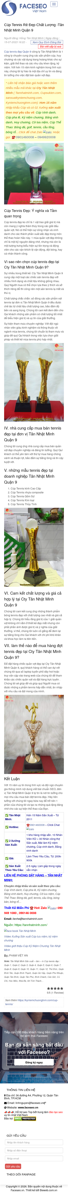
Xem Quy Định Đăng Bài (47, 42)
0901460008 (25, 137)
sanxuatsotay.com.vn (16, 1129)
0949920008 (46, 137)
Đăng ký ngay (34, 1062)
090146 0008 (27, 913)
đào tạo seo (56, 1112)
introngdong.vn (13, 1124)
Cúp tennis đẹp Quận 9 (17, 51)
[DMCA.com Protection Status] (25, 1118)
